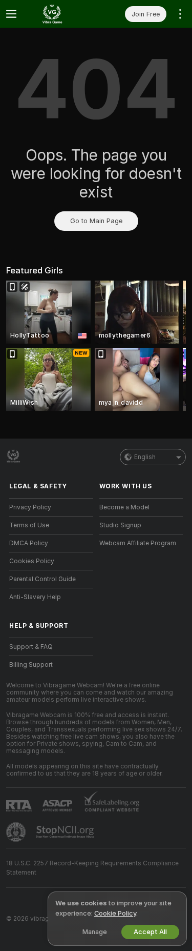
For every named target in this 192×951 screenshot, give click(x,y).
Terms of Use (29, 525)
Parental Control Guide (42, 579)
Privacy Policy (30, 507)
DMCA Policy (28, 543)
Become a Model (124, 507)
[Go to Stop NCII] (66, 832)
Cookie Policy (115, 913)
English (145, 457)
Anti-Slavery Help (35, 597)
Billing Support (31, 664)
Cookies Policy (31, 561)
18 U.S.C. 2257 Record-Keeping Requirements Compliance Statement (92, 868)
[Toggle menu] (11, 14)
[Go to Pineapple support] (17, 832)
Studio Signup (120, 525)
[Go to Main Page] (59, 14)
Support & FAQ (31, 646)
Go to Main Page (96, 221)
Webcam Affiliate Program (137, 543)
